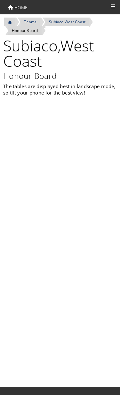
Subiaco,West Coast (67, 22)
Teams (30, 22)
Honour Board (25, 30)
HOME (20, 7)
